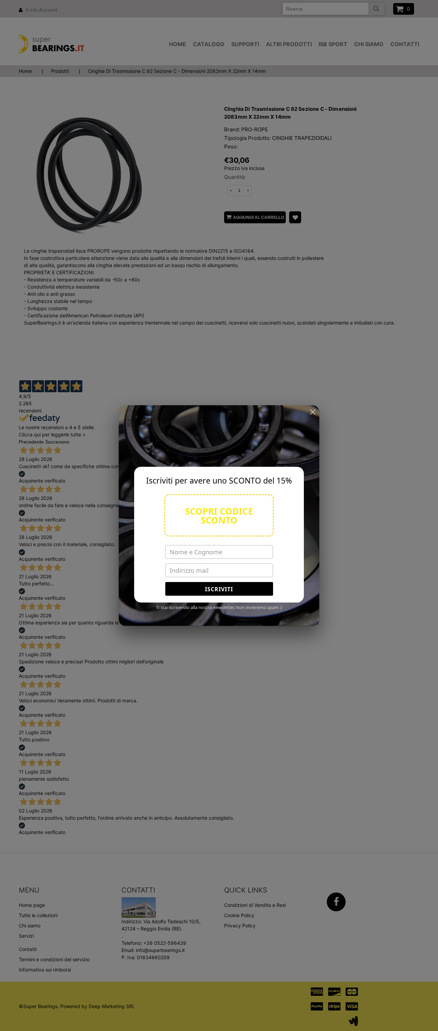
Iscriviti (219, 589)
